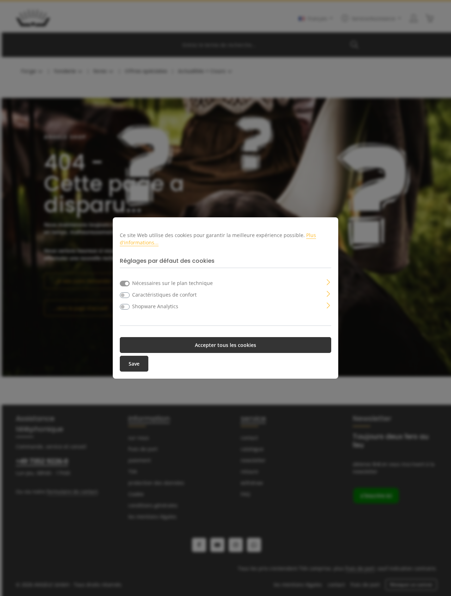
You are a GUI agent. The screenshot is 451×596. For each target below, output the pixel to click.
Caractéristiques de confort (164, 294)
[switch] (125, 295)
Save (134, 363)
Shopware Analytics (155, 306)
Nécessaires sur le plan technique (172, 283)
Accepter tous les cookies (225, 345)
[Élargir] (329, 281)
